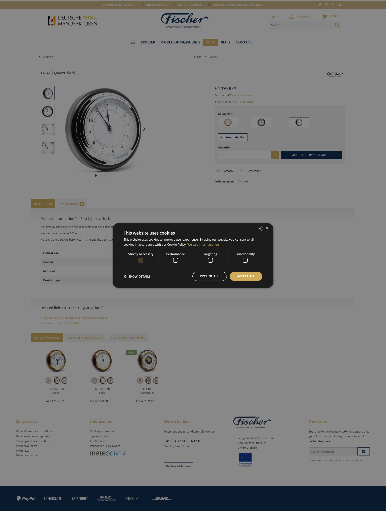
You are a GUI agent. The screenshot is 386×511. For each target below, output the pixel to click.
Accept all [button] (246, 276)
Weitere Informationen (203, 244)
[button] (137, 276)
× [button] (266, 228)
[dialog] (193, 255)
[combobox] (261, 229)
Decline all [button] (209, 276)
